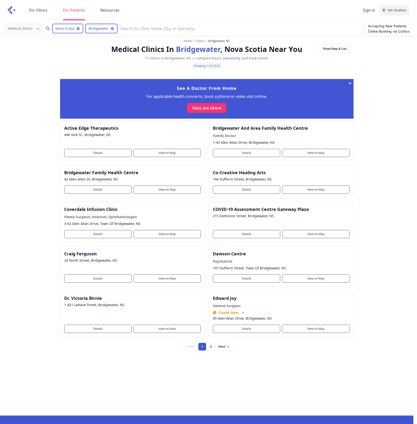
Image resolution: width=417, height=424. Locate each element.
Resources (109, 10)
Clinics (200, 41)
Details (98, 153)
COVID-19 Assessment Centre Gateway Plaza (261, 209)
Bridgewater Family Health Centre (101, 172)
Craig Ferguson (80, 254)
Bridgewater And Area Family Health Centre (260, 128)
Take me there (207, 108)
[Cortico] (11, 10)
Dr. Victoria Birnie (83, 298)
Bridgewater (198, 49)
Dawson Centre (229, 254)
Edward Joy (224, 298)
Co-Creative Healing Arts (239, 172)
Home (188, 41)
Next (222, 346)
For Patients (74, 10)
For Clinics (38, 10)
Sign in (369, 10)
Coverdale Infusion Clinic (91, 209)
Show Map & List (335, 49)
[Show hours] (243, 313)
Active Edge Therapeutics (91, 128)
